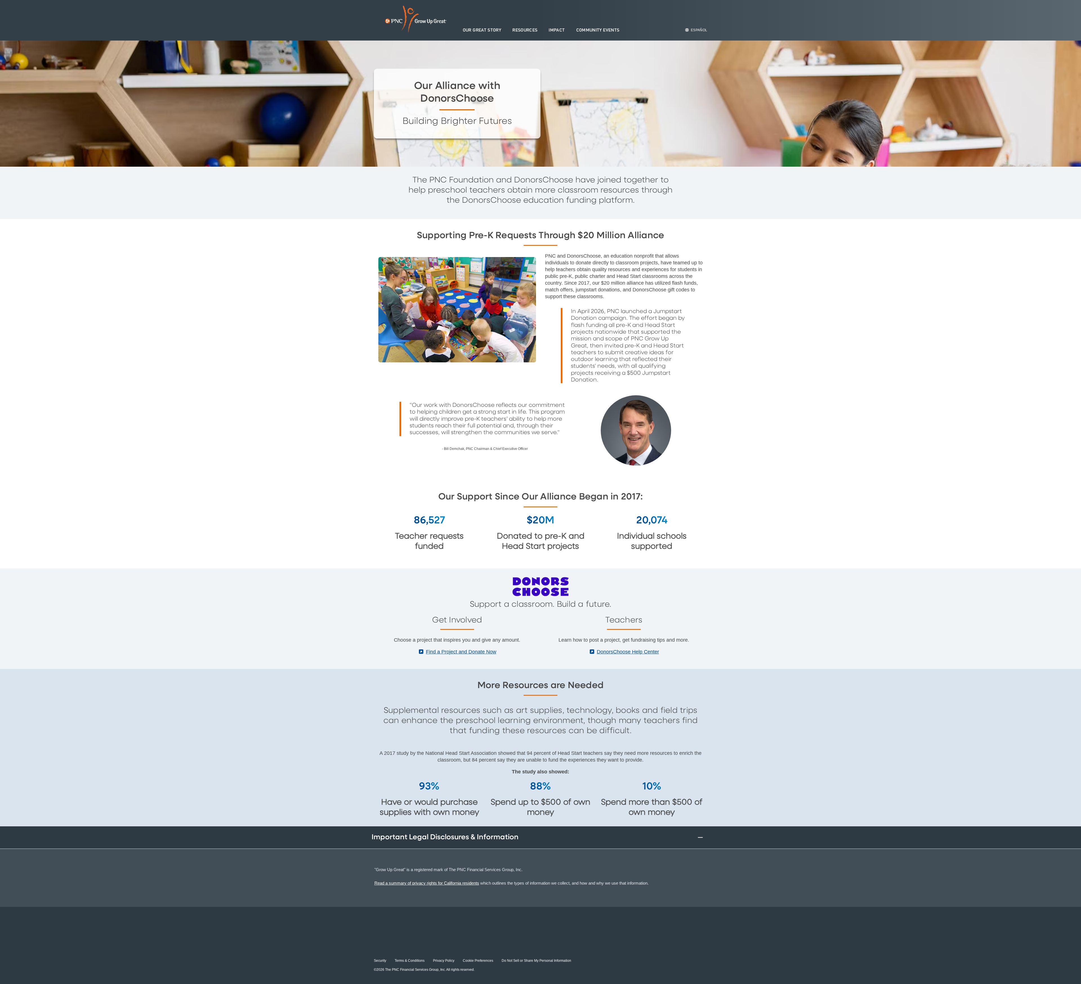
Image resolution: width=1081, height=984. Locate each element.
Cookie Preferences (478, 961)
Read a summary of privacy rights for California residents (426, 883)
